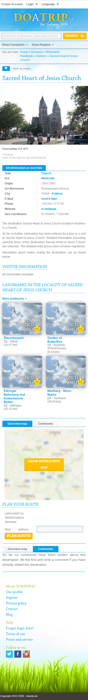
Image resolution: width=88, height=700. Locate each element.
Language (48, 4)
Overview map (17, 423)
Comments (45, 423)
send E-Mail (49, 198)
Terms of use (15, 634)
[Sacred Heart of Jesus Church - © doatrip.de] (44, 115)
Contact (12, 609)
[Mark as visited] (6, 68)
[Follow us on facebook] (17, 654)
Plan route (19, 536)
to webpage (49, 209)
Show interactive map (44, 464)
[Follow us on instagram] (26, 654)
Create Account (12, 4)
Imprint (12, 598)
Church (46, 173)
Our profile (14, 592)
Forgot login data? (20, 628)
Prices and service (19, 640)
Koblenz (41, 56)
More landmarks (13, 298)
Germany (37, 52)
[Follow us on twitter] (9, 654)
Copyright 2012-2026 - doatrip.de (19, 696)
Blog (9, 615)
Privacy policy (16, 603)
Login (30, 4)
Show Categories (13, 44)
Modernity (48, 178)
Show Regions (41, 44)
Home (24, 52)
